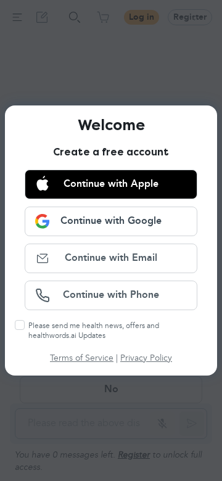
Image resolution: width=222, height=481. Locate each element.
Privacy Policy (146, 358)
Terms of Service (81, 358)
